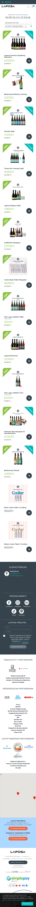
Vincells (18, 768)
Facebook (9, 606)
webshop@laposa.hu (16, 575)
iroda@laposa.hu (15, 573)
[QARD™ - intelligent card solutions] (15, 872)
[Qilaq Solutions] (28, 872)
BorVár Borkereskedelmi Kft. (18, 711)
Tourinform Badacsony (18, 766)
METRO (18, 707)
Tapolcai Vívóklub (18, 682)
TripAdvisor (26, 606)
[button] (18, 793)
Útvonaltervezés (18, 828)
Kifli (18, 717)
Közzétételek (6, 858)
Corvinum (18, 715)
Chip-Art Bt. (18, 732)
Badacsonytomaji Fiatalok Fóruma (18, 678)
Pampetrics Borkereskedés (18, 728)
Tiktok (14, 615)
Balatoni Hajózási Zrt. (18, 761)
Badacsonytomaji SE (18, 676)
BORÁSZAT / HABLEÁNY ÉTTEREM (18, 833)
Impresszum (25, 856)
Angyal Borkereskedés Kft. (18, 713)
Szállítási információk (17, 858)
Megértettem (27, 904)
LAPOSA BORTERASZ (18, 821)
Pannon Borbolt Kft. (18, 730)
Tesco (18, 704)
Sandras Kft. (18, 719)
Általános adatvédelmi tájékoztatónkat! (14, 900)
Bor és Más (18, 722)
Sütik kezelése (28, 858)
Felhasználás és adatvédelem (13, 856)
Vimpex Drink (18, 724)
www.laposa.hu (17, 862)
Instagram (17, 606)
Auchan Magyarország (18, 709)
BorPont (18, 726)
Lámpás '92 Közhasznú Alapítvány (18, 680)
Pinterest (22, 615)
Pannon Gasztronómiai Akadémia (18, 763)
